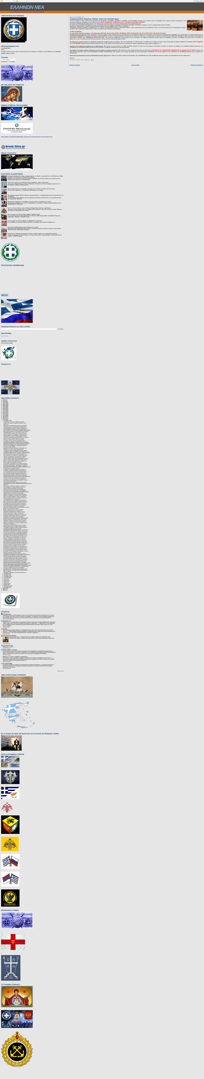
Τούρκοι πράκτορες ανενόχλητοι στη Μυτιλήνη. (13, 488)
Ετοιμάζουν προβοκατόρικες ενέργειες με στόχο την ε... (15, 515)
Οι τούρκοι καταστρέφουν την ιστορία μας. (12, 528)
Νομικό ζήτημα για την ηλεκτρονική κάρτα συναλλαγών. (15, 541)
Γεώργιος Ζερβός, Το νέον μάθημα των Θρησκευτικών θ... (15, 434)
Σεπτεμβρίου (7, 576)
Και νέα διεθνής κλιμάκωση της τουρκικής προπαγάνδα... (15, 532)
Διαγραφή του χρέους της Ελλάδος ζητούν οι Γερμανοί (14, 520)
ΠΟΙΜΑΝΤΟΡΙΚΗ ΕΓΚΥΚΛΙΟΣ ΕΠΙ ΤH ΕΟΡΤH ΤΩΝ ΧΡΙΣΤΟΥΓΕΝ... (17, 476)
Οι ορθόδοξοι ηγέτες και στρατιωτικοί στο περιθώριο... (14, 503)
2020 (4, 405)
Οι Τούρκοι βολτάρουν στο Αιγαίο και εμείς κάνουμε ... (14, 539)
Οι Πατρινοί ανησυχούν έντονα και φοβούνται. (13, 510)
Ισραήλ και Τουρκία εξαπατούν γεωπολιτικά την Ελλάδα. (15, 425)
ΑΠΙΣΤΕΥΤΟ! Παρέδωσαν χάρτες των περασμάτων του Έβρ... (16, 507)
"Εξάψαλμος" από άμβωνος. (9, 523)
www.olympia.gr (7, 614)
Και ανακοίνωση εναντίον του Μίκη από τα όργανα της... (15, 474)
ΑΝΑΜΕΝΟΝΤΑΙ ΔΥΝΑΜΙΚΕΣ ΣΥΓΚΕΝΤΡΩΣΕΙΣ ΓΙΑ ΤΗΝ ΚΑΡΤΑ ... (17, 554)
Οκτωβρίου (6, 575)
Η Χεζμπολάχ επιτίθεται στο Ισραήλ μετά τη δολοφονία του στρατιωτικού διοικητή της (22, 664)
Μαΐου (5, 581)
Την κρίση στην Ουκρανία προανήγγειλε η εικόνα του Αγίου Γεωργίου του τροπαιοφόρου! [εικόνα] (32, 233)
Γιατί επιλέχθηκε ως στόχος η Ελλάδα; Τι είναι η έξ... (14, 487)
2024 (4, 400)
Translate (12, 61)
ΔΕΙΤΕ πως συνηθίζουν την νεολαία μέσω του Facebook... (15, 495)
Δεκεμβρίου (6, 420)
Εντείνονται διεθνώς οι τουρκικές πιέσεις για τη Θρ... (14, 545)
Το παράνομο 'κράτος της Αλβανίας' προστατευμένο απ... (15, 451)
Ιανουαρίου (6, 587)
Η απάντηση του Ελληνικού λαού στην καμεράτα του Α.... (15, 548)
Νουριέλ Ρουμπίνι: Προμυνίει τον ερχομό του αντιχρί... (14, 555)
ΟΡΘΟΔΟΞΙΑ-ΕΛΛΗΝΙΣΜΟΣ (9, 635)
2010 (4, 419)
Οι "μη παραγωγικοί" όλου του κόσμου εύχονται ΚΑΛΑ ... (15, 471)
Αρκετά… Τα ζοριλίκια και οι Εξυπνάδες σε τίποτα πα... (14, 538)
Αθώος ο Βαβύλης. (7, 571)
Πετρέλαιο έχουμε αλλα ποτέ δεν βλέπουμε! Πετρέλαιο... (15, 494)
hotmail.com (6, 646)
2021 (4, 404)
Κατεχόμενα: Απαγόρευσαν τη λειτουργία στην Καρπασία (15, 464)
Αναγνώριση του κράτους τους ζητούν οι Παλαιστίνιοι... (15, 521)
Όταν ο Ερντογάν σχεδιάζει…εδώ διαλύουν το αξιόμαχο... (15, 465)
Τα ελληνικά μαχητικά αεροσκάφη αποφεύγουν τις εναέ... (15, 558)
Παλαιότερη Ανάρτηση (197, 65)
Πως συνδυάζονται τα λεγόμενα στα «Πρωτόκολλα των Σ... (15, 455)
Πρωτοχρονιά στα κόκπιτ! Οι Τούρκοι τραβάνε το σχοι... (15, 436)
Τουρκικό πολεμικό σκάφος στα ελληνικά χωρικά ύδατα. (15, 497)
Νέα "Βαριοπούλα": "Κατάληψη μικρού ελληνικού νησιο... (15, 568)
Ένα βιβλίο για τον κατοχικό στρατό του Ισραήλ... (13, 516)
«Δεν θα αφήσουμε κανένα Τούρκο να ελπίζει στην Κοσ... (15, 433)
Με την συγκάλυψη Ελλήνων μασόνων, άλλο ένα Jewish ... (15, 549)
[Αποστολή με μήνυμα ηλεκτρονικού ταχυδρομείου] (87, 60)
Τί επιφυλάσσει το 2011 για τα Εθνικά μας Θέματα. (13, 421)
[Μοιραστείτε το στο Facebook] (92, 60)
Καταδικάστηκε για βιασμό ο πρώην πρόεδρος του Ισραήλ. (15, 442)
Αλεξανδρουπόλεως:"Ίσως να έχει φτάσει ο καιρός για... (15, 432)
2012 (4, 416)
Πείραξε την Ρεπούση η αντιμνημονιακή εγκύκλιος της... (15, 453)
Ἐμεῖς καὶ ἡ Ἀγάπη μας (14, 636)
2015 (4, 412)
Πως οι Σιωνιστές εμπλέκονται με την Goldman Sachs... (15, 472)
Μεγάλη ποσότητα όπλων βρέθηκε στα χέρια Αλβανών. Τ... (15, 501)
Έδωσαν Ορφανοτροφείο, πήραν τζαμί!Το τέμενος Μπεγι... (15, 564)
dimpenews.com (7, 620)
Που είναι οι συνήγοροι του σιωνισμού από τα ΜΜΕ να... (15, 456)
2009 (4, 588)
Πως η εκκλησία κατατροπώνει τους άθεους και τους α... (15, 502)
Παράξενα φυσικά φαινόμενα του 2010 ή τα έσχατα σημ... (15, 475)
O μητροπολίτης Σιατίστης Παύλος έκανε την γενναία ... (15, 525)
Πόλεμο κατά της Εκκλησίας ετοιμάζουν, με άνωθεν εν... (15, 485)
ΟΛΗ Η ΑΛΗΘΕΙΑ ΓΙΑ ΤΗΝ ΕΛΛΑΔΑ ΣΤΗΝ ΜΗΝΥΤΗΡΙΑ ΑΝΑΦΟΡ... (17, 430)
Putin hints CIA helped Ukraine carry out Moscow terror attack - (23, 227)
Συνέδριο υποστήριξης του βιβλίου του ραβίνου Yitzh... (14, 423)
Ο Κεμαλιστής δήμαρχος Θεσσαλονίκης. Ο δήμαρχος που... (16, 566)
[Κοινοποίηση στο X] (90, 60)
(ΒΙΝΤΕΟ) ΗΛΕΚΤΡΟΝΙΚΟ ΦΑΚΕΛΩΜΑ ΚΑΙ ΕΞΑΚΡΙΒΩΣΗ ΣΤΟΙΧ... (17, 563)
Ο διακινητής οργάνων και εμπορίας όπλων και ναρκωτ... (15, 450)
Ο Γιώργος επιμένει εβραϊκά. (9, 446)
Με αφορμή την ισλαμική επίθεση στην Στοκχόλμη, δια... (15, 546)
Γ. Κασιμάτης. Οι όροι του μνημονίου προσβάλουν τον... (15, 426)
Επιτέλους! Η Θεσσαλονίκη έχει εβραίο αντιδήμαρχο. (14, 489)
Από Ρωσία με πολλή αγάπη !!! (10, 481)
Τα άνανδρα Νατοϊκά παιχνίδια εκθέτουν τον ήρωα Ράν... (15, 540)
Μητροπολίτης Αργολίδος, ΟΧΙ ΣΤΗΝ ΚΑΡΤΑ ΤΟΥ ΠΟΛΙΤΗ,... (16, 431)
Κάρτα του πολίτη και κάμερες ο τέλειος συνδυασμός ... (15, 496)
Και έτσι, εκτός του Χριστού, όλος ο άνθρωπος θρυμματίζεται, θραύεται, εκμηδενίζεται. (29, 208)
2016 (4, 411)
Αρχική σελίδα (135, 65)
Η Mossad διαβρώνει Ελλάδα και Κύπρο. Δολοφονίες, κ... (15, 427)
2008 (4, 590)
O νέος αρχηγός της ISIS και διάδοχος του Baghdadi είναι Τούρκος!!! (25, 220)
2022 (4, 402)
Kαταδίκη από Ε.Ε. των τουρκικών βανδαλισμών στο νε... (15, 534)
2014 (4, 413)
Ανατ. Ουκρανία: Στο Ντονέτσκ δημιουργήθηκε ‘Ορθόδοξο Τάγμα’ (24, 214)
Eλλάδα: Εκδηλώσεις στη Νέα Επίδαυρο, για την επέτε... (15, 519)
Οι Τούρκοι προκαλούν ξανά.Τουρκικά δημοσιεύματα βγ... (15, 533)
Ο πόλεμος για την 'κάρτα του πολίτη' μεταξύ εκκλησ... (14, 478)
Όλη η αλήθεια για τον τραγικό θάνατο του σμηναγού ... (15, 536)
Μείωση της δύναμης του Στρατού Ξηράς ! (12, 552)
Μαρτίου (6, 584)
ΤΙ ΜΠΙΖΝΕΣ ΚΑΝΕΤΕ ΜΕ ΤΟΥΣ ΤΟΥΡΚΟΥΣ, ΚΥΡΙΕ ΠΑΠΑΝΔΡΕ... (16, 452)
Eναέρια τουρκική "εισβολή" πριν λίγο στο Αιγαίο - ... (14, 438)
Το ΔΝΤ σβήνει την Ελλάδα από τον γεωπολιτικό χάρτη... (15, 463)
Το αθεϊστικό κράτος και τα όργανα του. (11, 498)
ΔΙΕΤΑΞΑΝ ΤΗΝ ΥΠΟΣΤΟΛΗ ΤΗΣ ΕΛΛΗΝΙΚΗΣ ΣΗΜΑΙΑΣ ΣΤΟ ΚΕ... (17, 466)
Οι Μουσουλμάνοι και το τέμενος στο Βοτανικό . (13, 513)
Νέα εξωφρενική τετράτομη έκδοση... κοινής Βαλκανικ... (15, 490)
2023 (4, 401)
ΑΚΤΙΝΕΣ (5, 629)
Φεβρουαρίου (7, 586)
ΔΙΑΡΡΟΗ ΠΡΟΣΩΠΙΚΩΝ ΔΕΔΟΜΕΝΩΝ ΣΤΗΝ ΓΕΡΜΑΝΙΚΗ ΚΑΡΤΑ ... (17, 565)
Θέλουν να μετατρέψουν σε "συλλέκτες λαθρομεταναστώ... (15, 522)
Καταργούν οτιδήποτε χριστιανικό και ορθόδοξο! (13, 567)
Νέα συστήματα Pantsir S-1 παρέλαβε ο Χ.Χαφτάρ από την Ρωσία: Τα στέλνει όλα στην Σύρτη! (31, 188)
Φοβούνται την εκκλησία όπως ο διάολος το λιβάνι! (14, 511)
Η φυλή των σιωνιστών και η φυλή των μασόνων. (13, 439)
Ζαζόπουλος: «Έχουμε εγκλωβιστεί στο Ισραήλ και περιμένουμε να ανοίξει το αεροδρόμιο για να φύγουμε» (27, 657)
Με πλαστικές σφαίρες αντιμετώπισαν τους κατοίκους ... (15, 504)
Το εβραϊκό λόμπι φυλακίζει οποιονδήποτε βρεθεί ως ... (15, 469)
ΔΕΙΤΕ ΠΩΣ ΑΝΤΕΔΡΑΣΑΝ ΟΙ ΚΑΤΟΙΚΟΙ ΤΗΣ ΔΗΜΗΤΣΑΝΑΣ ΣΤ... (16, 443)
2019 (4, 406)
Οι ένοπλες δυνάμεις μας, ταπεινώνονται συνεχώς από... (15, 477)
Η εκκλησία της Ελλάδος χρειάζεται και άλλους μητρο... (15, 470)
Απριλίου (6, 583)
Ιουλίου (5, 579)
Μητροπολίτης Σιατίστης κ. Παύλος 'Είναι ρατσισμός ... (15, 526)
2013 (4, 415)
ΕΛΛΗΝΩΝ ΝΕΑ (27, 7)
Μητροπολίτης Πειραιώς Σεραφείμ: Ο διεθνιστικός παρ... (15, 447)
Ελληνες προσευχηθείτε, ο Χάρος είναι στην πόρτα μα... (15, 514)
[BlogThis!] (88, 60)
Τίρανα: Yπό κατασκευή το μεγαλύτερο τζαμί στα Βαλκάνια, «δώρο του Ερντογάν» (28, 182)
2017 (4, 409)
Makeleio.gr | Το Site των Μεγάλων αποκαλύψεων (15, 656)
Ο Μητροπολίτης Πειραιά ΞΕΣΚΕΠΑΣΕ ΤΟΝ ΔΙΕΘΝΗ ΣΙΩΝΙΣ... (16, 491)
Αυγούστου (6, 577)
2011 (4, 417)
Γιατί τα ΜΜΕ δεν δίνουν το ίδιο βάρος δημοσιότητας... (15, 500)
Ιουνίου (5, 580)
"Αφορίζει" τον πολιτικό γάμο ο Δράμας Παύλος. (13, 449)
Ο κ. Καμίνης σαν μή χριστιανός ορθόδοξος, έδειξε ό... (14, 440)
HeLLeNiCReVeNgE (7, 663)
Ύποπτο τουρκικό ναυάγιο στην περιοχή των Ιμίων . (14, 457)
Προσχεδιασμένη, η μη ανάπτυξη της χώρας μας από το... (15, 547)
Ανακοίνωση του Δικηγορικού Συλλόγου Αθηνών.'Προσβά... (16, 517)
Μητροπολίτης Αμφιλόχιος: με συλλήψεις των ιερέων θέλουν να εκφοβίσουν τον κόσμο (29, 201)
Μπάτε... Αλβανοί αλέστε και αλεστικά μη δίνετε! (13, 509)
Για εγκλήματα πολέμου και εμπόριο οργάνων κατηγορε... (15, 527)
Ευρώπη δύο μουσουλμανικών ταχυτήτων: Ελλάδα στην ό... (16, 542)
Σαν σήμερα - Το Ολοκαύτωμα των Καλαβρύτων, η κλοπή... (15, 551)
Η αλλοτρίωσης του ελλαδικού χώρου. (11, 468)
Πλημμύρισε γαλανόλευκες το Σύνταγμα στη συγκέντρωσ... (15, 559)
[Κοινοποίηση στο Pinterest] (93, 60)
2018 (4, 408)
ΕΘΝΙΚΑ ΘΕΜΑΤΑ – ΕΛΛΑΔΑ (10, 649)
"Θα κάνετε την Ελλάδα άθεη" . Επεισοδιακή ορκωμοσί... (15, 445)
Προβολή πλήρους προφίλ (7, 53)
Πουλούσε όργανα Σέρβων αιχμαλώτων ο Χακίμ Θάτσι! (15, 459)
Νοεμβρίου (6, 573)
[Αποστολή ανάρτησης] (85, 59)
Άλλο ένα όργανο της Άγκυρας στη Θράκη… (12, 462)
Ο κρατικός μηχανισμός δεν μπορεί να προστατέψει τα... (15, 557)
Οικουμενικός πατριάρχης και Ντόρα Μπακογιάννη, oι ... (15, 572)
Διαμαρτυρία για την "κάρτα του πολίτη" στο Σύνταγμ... (15, 561)
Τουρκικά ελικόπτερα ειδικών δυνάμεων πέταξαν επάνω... (15, 482)
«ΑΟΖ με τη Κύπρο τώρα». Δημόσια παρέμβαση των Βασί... (16, 458)
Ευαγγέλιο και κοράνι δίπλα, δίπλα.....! (11, 508)
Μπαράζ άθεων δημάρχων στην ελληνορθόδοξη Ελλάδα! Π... (16, 444)
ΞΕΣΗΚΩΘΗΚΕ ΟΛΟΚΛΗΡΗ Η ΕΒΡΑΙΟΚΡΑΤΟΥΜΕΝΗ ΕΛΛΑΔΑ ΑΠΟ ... (17, 483)
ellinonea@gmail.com (47, 136)
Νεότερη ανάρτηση (75, 65)
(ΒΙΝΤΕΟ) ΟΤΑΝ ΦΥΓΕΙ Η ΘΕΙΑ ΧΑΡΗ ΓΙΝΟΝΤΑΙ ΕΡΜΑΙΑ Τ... (15, 570)
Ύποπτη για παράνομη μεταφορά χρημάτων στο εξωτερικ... (16, 437)
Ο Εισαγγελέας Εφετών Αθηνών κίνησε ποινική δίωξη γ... (15, 428)
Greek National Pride (8, 645)
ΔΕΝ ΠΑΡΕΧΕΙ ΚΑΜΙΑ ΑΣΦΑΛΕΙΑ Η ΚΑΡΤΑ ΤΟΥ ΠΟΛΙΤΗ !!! (15, 529)
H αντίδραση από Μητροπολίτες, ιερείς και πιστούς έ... (14, 553)
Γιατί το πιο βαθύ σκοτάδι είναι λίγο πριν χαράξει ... (14, 506)
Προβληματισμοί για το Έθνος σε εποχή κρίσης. (13, 493)
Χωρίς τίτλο (5, 424)
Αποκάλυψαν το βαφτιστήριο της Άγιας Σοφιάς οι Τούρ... (15, 535)
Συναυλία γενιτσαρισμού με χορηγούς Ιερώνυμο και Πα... (15, 560)
